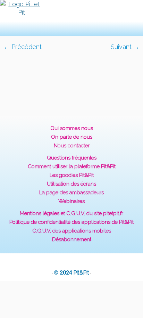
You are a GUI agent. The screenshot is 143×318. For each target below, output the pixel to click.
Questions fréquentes (71, 158)
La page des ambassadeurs (71, 192)
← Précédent (22, 46)
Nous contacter (72, 145)
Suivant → (125, 46)
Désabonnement (71, 239)
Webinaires (71, 201)
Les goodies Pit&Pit (72, 175)
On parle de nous (71, 137)
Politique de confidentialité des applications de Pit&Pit (71, 222)
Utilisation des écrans (71, 184)
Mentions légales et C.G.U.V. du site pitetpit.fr (71, 213)
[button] (61, 18)
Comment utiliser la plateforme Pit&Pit (72, 166)
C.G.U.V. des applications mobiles (71, 231)
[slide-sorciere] (71, 79)
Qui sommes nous (71, 128)
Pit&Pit (81, 272)
